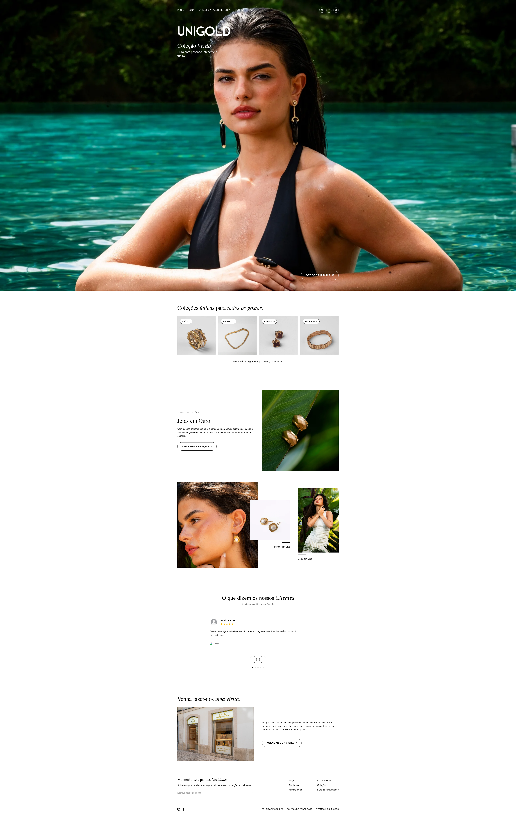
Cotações (321, 785)
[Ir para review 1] (252, 667)
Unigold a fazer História (214, 10)
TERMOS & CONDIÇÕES (327, 809)
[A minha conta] (336, 10)
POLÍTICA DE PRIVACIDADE (299, 809)
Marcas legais (295, 790)
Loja (191, 10)
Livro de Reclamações (328, 790)
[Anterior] (253, 659)
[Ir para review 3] (258, 667)
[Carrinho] (329, 10)
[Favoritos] (321, 10)
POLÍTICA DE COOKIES (272, 809)
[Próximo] (262, 659)
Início (180, 10)
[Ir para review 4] (260, 667)
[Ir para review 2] (255, 667)
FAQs (291, 780)
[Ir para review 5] (263, 667)
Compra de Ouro (245, 10)
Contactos (294, 785)
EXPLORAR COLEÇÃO (195, 446)
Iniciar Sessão (324, 780)
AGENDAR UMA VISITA (280, 743)
